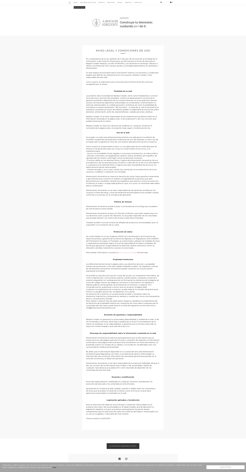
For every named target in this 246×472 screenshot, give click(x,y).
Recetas (101, 2)
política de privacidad (127, 252)
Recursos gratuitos (88, 2)
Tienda (119, 2)
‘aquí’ (54, 467)
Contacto (138, 2)
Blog (75, 2)
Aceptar (225, 467)
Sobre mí (128, 2)
